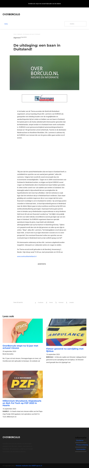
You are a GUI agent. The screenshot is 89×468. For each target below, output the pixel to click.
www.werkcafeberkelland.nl (26, 256)
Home (14, 34)
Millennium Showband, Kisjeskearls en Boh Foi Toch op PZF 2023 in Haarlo (22, 403)
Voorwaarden (81, 449)
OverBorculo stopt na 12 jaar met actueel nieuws (20, 346)
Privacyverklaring (82, 445)
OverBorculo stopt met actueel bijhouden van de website (44, 3)
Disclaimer (80, 440)
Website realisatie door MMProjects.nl (29, 466)
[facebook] (3, 458)
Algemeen (19, 34)
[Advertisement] (42, 155)
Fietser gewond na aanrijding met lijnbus (64, 349)
